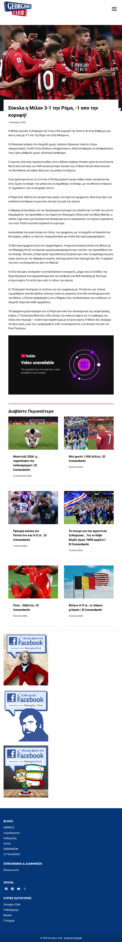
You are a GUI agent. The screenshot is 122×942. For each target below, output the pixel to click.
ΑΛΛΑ (7, 843)
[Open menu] (114, 9)
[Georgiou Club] (18, 9)
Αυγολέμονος (12, 832)
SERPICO (9, 827)
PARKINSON (11, 848)
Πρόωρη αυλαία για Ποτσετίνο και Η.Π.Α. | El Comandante (30, 535)
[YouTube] (18, 888)
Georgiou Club (12, 904)
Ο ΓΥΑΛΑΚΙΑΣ (12, 854)
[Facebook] (6, 888)
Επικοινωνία (11, 870)
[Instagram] (12, 888)
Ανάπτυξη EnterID (73, 938)
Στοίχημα (9, 920)
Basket (8, 915)
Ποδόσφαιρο (11, 909)
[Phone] (24, 888)
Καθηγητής (10, 838)
